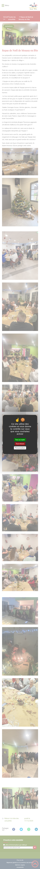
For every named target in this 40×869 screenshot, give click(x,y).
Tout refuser (20, 444)
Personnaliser (20, 448)
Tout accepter (20, 440)
